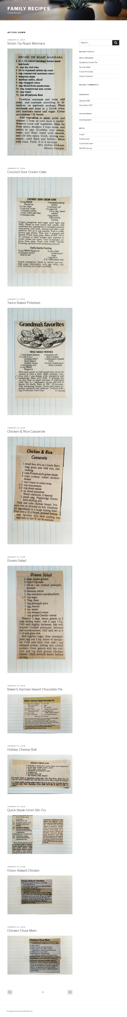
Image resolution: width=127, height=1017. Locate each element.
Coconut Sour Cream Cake (27, 172)
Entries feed (84, 139)
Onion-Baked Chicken (23, 870)
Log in (81, 134)
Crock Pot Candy (86, 72)
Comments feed (86, 143)
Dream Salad (16, 560)
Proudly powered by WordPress (20, 1011)
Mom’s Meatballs (86, 58)
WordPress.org (85, 148)
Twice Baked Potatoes (23, 303)
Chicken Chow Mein (21, 930)
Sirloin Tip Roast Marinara (26, 43)
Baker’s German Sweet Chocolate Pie (35, 689)
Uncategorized (85, 120)
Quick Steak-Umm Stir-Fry (26, 810)
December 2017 (86, 105)
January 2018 (84, 101)
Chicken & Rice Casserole (26, 431)
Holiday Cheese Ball (22, 749)
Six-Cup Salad (84, 67)
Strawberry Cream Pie (88, 62)
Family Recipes (28, 8)
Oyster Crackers (86, 76)
